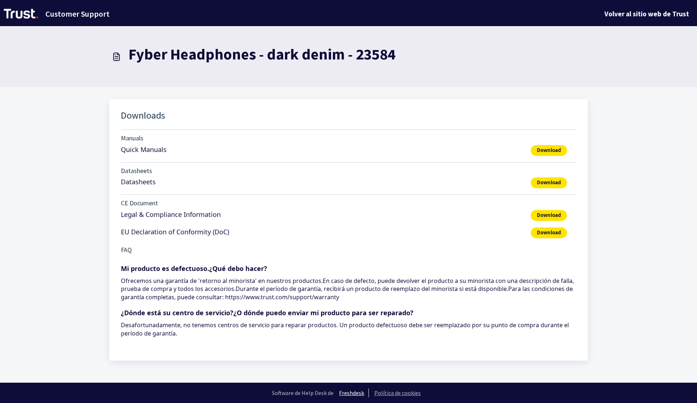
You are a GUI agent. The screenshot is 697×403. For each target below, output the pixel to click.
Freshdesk (351, 392)
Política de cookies (397, 392)
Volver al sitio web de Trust (646, 13)
